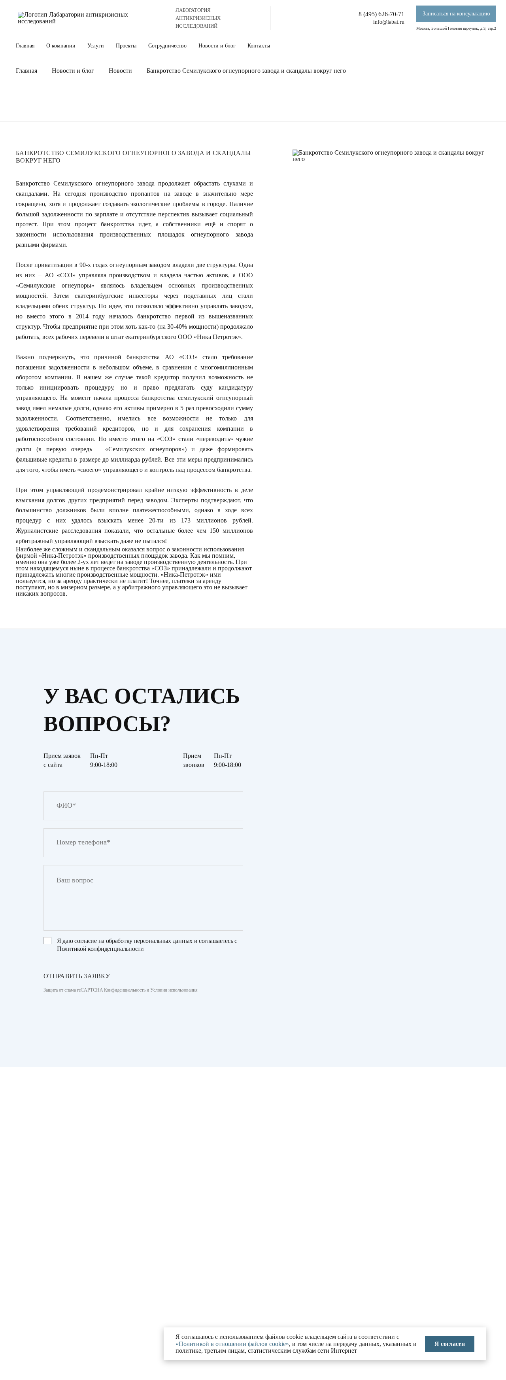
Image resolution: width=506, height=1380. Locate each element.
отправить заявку (76, 976)
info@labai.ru (388, 22)
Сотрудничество (167, 46)
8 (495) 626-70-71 (381, 14)
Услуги (95, 46)
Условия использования (174, 990)
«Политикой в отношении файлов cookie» (232, 1343)
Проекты (126, 46)
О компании (61, 46)
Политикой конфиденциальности (100, 948)
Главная (25, 46)
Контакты (258, 46)
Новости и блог (217, 46)
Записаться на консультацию (456, 14)
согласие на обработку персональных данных (133, 940)
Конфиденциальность (124, 990)
